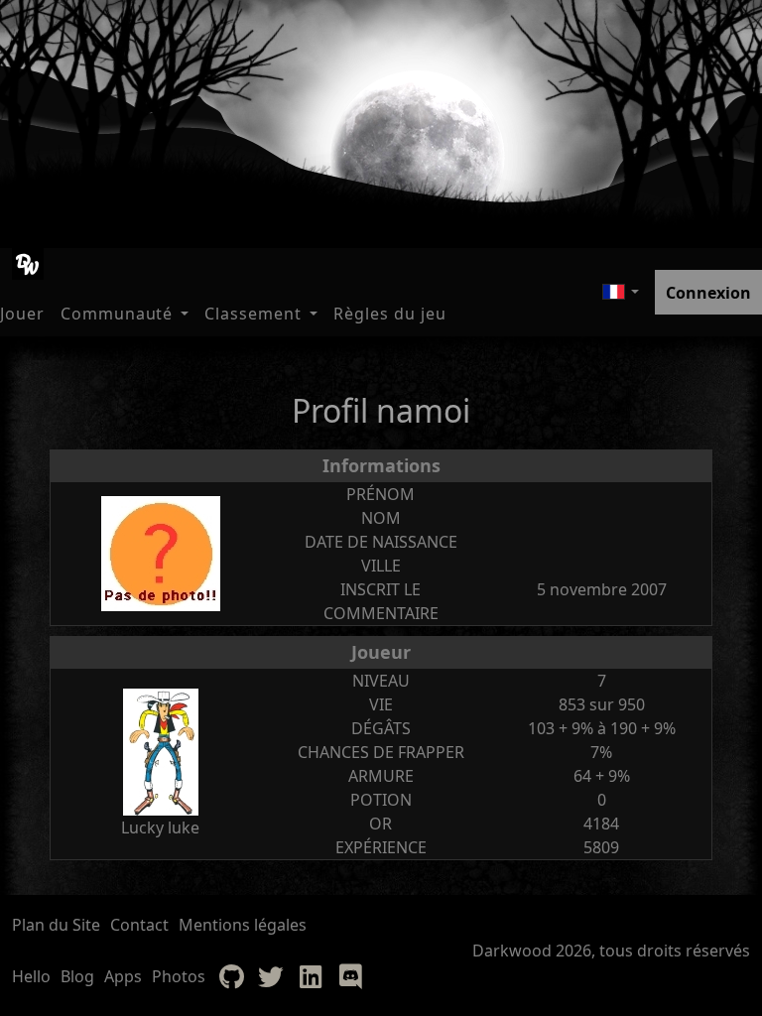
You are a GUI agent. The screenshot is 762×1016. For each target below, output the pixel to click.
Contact (139, 925)
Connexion (708, 293)
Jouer (22, 313)
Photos (178, 976)
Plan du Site (56, 925)
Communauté (117, 313)
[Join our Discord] (350, 976)
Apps (123, 976)
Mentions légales (243, 925)
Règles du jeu (389, 313)
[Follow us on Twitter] (271, 976)
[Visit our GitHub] (231, 976)
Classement (253, 313)
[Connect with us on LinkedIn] (310, 976)
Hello (31, 976)
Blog (77, 976)
